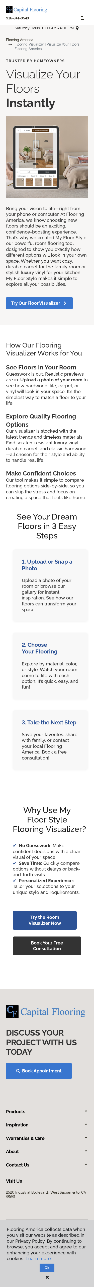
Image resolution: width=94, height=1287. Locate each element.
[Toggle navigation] (83, 18)
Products (15, 1111)
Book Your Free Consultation (47, 945)
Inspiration (17, 1124)
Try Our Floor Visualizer (35, 303)
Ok (47, 1268)
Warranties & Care (25, 1138)
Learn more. (39, 1258)
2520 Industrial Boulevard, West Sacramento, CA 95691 (46, 1194)
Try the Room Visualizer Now (45, 920)
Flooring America (19, 40)
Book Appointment (42, 1070)
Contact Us (17, 1165)
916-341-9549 (17, 18)
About (12, 1151)
